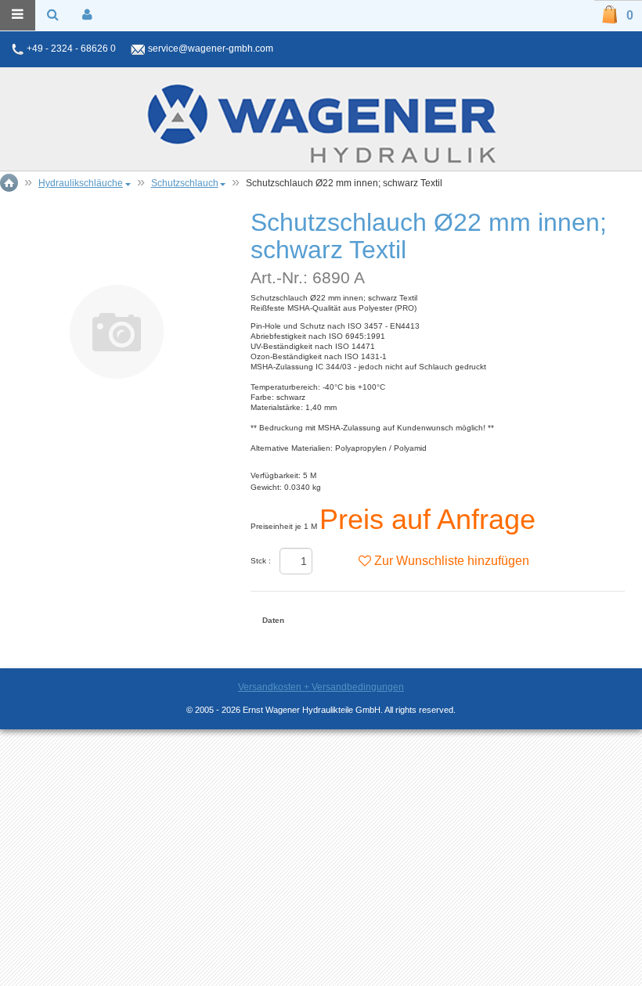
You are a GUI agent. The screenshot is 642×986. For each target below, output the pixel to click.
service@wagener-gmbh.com (210, 48)
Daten (273, 620)
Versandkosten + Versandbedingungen (321, 687)
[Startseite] (321, 123)
